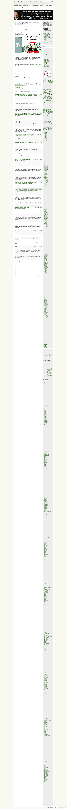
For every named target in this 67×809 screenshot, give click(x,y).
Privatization (45, 679)
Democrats (45, 467)
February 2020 (46, 213)
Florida (45, 510)
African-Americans (46, 382)
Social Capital (45, 718)
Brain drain (45, 408)
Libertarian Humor (24, 4)
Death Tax (45, 462)
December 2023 (46, 166)
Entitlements (45, 93)
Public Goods (45, 687)
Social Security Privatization (47, 720)
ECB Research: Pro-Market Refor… (49, 375)
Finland (45, 506)
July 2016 (45, 257)
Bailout (18, 83)
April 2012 (45, 309)
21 (46, 355)
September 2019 (46, 218)
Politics (47, 116)
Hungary (45, 556)
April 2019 (45, 223)
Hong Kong (45, 550)
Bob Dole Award (46, 404)
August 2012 (45, 305)
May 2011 (45, 320)
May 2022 (45, 185)
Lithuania (45, 604)
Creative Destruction (46, 455)
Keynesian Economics (48, 110)
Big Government (47, 80)
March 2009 (45, 347)
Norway (45, 647)
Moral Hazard (45, 634)
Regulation (45, 697)
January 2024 (46, 165)
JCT (44, 582)
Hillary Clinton (45, 548)
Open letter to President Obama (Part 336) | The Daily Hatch (24, 142)
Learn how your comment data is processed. (32, 278)
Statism (50, 121)
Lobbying (45, 606)
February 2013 (46, 299)
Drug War (45, 475)
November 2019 (46, 216)
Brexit (44, 410)
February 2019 (46, 225)
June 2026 (45, 135)
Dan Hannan (45, 459)
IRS (47, 109)
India (44, 562)
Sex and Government (34, 5)
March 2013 (45, 298)
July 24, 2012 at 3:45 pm (38, 207)
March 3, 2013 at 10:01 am (38, 159)
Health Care (45, 105)
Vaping (45, 780)
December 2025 (46, 141)
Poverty (45, 676)
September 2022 (46, 181)
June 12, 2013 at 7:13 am (38, 134)
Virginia (45, 786)
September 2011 (46, 316)
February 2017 (46, 250)
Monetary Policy (17, 84)
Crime (44, 88)
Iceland (45, 558)
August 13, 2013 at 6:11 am (38, 121)
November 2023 (46, 167)
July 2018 (45, 232)
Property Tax (45, 683)
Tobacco (45, 763)
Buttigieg (45, 416)
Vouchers (45, 787)
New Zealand (45, 642)
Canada (45, 418)
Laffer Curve (45, 111)
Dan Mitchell (21, 24)
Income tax (45, 561)
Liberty (44, 112)
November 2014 (46, 277)
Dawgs (45, 461)
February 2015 (46, 274)
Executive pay (46, 496)
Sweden (45, 738)
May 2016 (45, 259)
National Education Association (48, 636)
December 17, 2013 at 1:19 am (38, 94)
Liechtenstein (45, 603)
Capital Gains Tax (46, 419)
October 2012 (46, 303)
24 (50, 355)
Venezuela (45, 782)
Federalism (45, 503)
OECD (45, 650)
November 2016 (46, 253)
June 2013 (45, 295)
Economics (47, 91)
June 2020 (45, 209)
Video (44, 784)
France (45, 516)
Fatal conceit (45, 500)
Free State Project (46, 520)
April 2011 (45, 321)
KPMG (45, 596)
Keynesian (45, 595)
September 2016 (46, 255)
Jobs (49, 109)
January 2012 (46, 312)
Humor (32, 83)
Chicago (45, 430)
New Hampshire (46, 639)
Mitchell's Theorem (46, 629)
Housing (45, 552)
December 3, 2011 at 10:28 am (38, 246)
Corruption (45, 453)
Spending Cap (46, 729)
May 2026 (45, 136)
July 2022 (45, 183)
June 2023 (45, 172)
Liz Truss (45, 605)
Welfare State (49, 129)
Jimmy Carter (45, 583)
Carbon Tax (45, 420)
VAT (51, 128)
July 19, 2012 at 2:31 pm (38, 222)
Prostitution (45, 684)
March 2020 (45, 212)
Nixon (44, 644)
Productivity (45, 680)
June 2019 (45, 221)
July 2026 (45, 134)
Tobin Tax (45, 764)
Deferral (45, 464)
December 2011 (46, 313)
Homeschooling (46, 549)
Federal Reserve (28, 83)
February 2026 (46, 139)
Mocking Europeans (41, 4)
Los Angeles (45, 608)
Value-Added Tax (49, 128)
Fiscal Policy (45, 508)
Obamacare (45, 114)
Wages (45, 788)
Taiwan (45, 741)
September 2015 (46, 267)
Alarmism (45, 384)
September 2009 (46, 341)
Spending (45, 728)
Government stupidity (47, 102)
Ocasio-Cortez (46, 649)
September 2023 (46, 169)
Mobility (45, 630)
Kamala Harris (46, 592)
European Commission (47, 494)
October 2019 (46, 217)
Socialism (49, 120)
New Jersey (45, 640)
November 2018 (46, 228)
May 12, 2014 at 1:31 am (38, 88)
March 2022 (45, 187)
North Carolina (46, 645)
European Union (46, 495)
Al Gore (45, 383)
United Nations (46, 775)
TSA (44, 768)
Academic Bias (46, 381)
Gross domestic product (47, 541)
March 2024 (45, 163)
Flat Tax (49, 96)
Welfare (44, 129)
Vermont (45, 783)
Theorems (41, 5)
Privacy (45, 678)
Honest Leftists (17, 4)
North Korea (45, 646)
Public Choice (45, 686)
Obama (49, 113)
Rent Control (45, 698)
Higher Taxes (46, 107)
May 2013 (45, 296)
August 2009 (45, 342)
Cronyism (47, 88)
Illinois (45, 559)
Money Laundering (46, 633)
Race (44, 689)
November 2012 (46, 302)
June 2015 (45, 270)
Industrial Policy (46, 564)
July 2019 (45, 220)
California (45, 417)
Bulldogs (45, 412)
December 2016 (46, 252)
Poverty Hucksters (26, 5)
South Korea (45, 725)
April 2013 (45, 297)
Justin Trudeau (46, 591)
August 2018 (45, 231)
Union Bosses (46, 773)
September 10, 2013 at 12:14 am (37, 113)
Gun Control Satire (46, 57)
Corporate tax (46, 452)
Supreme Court (46, 736)
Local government (48, 112)
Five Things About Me (47, 54)
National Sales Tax (46, 637)
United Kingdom (46, 774)
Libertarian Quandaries (33, 4)
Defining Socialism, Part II (47, 36)
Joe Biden (45, 585)
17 (50, 354)
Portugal (45, 674)
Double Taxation (46, 474)
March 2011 (45, 322)
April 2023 (45, 174)
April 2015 (45, 272)
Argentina (45, 386)
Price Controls (46, 677)
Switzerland (45, 739)
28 (46, 356)
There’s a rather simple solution (19, 27)
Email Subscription (47, 22)
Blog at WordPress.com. (17, 808)
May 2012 (45, 308)
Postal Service (46, 675)
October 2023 (46, 168)
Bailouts (26, 84)
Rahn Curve (45, 690)
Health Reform (50, 105)
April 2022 (45, 186)
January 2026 (46, 140)
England (48, 92)
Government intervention (47, 99)
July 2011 (45, 318)
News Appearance (46, 643)
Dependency (45, 89)
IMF (36, 84)
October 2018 (46, 229)
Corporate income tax (47, 451)
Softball (45, 723)
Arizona (45, 387)
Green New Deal (46, 540)
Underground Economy (47, 771)
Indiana (45, 563)
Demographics (46, 468)
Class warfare (49, 82)
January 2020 (46, 214)
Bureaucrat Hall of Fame (34, 1)
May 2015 (45, 271)
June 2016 (45, 258)
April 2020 (45, 211)
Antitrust (45, 385)
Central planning (46, 427)
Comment (37, 275)
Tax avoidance (46, 743)
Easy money (22, 83)
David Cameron (46, 460)
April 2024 (45, 162)
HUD (44, 553)
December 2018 (46, 227)
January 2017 (46, 251)
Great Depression (46, 538)
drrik (15, 230)
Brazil (44, 409)
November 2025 (46, 142)
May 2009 (45, 345)
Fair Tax (45, 497)
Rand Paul (45, 692)
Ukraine (45, 769)
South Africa (45, 724)
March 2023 (45, 175)
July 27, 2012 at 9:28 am (38, 202)
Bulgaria (45, 411)
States (47, 121)
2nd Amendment (46, 380)
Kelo (44, 593)
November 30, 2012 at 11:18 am (37, 189)
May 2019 (45, 222)
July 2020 (45, 208)
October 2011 (45, 315)
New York (45, 641)
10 (50, 353)
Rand (44, 691)
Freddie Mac (45, 517)
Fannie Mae (45, 498)
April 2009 (45, 346)
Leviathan (45, 599)
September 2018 (46, 230)
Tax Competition (46, 124)
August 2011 (45, 317)
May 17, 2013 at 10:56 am (38, 153)
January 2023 (46, 177)
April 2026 (45, 137)
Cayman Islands (46, 423)
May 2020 (45, 210)
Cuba (44, 458)
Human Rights (46, 554)
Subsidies (45, 733)
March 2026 (45, 138)
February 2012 (46, 311)
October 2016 (46, 254)
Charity (45, 429)
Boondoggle (45, 405)
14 (46, 354)
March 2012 (45, 310)
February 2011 (46, 323)
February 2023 (46, 176)
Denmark (45, 469)
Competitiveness (47, 84)
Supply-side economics (47, 735)
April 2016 (45, 260)
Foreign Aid (45, 514)
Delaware (45, 466)
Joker (44, 588)
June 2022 (45, 184)
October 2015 (46, 266)
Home (15, 1)
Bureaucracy (45, 81)
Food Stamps (45, 513)
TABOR (45, 740)
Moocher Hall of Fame (18, 5)
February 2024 (46, 164)
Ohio (44, 651)
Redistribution (45, 696)
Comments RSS (17, 261)
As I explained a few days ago (19, 57)
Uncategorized (46, 770)
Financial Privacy (46, 505)
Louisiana (45, 609)
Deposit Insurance (46, 471)
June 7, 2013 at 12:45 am (38, 142)
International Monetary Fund (36, 83)
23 (49, 355)
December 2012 (46, 301)
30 (49, 356)
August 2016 (45, 256)
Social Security (46, 719)
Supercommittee (46, 734)
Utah (44, 778)
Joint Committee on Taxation (47, 587)
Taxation (49, 123)
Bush (44, 415)
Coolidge (45, 449)
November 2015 (46, 265)
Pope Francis (45, 673)
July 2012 (45, 306)
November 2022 (46, 179)
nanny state (45, 635)
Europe (25, 83)
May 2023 (45, 173)
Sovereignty (45, 726)
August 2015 (45, 268)
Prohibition (45, 681)
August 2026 (45, 133)
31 (50, 356)
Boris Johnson (46, 406)
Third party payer (46, 761)
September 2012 (46, 304)
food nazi (45, 512)
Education (45, 92)
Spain (44, 727)
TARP (44, 742)
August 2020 (45, 207)
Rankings (45, 693)
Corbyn (45, 450)
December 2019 (46, 215)
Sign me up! (45, 28)
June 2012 (45, 307)
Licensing (45, 602)
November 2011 (46, 314)
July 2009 (45, 343)
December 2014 (46, 276)
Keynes (45, 594)
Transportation (46, 767)
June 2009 (45, 344)
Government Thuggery (46, 103)
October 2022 (46, 180)
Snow (44, 716)
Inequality (45, 565)
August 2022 (45, 182)
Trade (44, 127)
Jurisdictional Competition (47, 589)
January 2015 (46, 275)
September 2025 (46, 144)
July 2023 (45, 171)
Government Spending (47, 101)
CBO (44, 424)
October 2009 (46, 340)
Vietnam (45, 785)
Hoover (45, 551)
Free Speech (45, 519)
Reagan (45, 694)
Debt (19, 83)
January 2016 (46, 263)
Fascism (45, 499)
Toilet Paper (45, 765)
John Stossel (45, 586)
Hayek (45, 544)
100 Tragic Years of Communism (23, 1)
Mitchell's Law (46, 628)
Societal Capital (46, 722)
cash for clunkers (46, 421)
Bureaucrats (50, 81)
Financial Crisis (46, 504)
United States (45, 776)
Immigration (45, 560)
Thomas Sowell (46, 762)
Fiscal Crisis (45, 507)
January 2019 (46, 226)
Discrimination (46, 472)
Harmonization (46, 543)
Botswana (45, 407)
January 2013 (46, 300)
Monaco (45, 631)
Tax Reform (50, 126)
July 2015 (45, 269)
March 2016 (45, 261)
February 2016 (46, 262)
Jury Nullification (46, 590)
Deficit (51, 88)
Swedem (45, 737)
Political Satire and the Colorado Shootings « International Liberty (24, 202)
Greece (45, 539)
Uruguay (45, 777)
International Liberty (20, 8)
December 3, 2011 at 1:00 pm (38, 236)
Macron (45, 610)
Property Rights (46, 682)
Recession (45, 695)
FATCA (45, 501)
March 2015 (45, 273)
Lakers (45, 598)
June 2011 (45, 319)
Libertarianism (50, 111)
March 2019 (45, 224)
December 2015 (46, 264)
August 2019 (45, 219)
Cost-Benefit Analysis (46, 454)
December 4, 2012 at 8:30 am (38, 182)
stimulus (44, 122)
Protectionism (45, 685)
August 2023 (45, 170)
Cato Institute (45, 422)
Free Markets (45, 518)
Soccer (45, 717)
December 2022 (46, 178)
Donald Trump (46, 473)
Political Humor (21, 84)
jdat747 (16, 246)
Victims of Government (49, 5)
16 (49, 354)
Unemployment (47, 127)
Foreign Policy (46, 515)
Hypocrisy (45, 557)
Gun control (51, 104)
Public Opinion (46, 688)
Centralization (45, 428)
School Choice (45, 120)
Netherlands (45, 638)
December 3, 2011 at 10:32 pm (38, 230)
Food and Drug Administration (48, 511)
